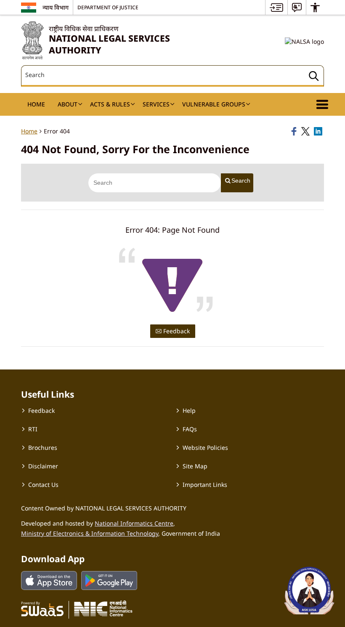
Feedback (176, 331)
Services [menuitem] (156, 104)
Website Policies (205, 448)
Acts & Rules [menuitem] (110, 104)
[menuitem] (276, 7)
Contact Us (43, 485)
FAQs (190, 429)
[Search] (314, 77)
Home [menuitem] (36, 104)
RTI (32, 429)
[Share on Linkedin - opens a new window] (319, 131)
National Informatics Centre (134, 523)
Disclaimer (43, 466)
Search (240, 180)
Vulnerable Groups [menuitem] (213, 104)
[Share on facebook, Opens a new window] (295, 131)
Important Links (205, 485)
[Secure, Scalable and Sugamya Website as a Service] (42, 608)
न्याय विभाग (55, 7)
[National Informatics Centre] (103, 608)
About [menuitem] (67, 104)
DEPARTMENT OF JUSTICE (107, 7)
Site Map (195, 466)
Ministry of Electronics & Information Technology (89, 533)
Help (189, 410)
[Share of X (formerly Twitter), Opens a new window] (306, 131)
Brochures (42, 448)
